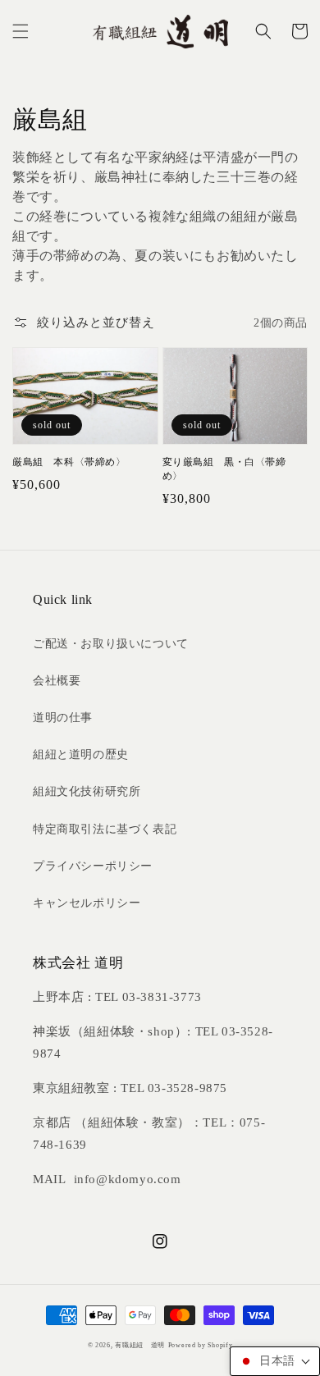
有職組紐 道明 (140, 1345)
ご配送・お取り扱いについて (111, 644)
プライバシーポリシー (93, 866)
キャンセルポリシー (86, 903)
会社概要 (56, 680)
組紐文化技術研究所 (86, 791)
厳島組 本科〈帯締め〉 (69, 462)
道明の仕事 (63, 717)
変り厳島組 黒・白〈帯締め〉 (224, 469)
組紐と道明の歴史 (81, 754)
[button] (20, 31)
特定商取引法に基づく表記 (104, 829)
